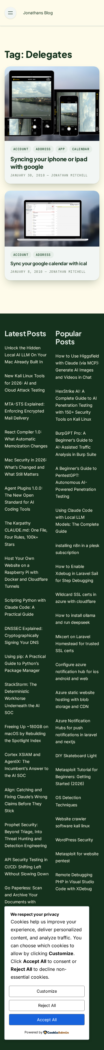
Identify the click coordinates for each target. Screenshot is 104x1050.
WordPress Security (74, 839)
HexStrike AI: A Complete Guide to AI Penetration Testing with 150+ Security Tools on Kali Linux (76, 405)
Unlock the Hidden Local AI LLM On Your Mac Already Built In (26, 354)
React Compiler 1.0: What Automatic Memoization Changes (26, 438)
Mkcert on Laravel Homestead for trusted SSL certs (77, 643)
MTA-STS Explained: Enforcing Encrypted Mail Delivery (24, 410)
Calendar (81, 149)
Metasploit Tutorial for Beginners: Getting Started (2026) (76, 776)
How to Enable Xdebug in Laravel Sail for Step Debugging (76, 573)
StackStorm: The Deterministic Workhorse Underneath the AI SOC (22, 698)
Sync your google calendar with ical (48, 263)
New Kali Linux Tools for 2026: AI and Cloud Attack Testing (25, 382)
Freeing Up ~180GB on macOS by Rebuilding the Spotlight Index (26, 733)
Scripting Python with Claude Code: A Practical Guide (25, 607)
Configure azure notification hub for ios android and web (77, 671)
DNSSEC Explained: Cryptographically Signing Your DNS (23, 635)
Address (43, 149)
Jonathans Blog (38, 12)
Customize (47, 991)
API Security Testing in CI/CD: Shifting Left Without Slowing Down (27, 866)
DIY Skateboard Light (76, 755)
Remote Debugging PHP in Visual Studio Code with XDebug (74, 881)
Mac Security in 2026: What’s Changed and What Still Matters (26, 466)
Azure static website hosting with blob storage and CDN (74, 699)
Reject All (47, 1005)
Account (20, 149)
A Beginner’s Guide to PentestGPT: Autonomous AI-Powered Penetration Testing (76, 482)
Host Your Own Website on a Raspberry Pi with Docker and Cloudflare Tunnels (26, 572)
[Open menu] (10, 13)
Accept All (47, 1019)
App (61, 149)
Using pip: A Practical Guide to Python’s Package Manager (25, 663)
